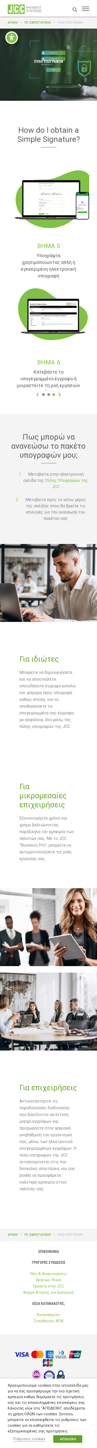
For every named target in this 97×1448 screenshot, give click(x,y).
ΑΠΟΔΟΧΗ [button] (68, 1439)
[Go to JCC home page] (24, 13)
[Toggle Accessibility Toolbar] (11, 37)
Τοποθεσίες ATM (48, 1321)
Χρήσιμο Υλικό (48, 1280)
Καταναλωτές (48, 1314)
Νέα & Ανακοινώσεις (49, 1273)
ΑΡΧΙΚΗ (13, 22)
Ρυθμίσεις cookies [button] (29, 1439)
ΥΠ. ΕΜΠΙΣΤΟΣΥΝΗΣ (37, 22)
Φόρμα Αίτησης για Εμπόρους (48, 1292)
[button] (37, 394)
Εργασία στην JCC (48, 1286)
